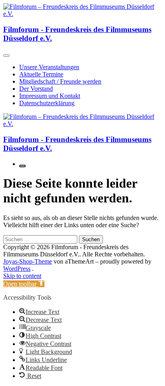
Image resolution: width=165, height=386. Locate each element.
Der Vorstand (36, 88)
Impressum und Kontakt (49, 95)
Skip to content (22, 275)
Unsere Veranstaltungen (49, 67)
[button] (23, 283)
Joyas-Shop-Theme (27, 261)
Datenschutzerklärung (46, 103)
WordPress (16, 268)
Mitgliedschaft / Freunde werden (60, 81)
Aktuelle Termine (41, 74)
